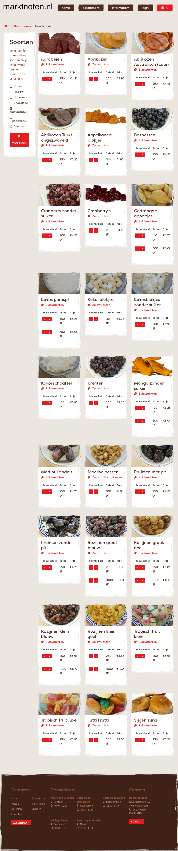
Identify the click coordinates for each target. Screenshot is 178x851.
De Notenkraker (19, 26)
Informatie (119, 8)
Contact (136, 821)
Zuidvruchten (38, 798)
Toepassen (19, 139)
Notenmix (16, 809)
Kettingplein (87, 805)
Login (145, 8)
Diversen (36, 809)
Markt (83, 824)
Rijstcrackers (38, 803)
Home (66, 8)
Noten (14, 798)
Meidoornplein (114, 801)
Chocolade (17, 814)
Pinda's (15, 803)
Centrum (58, 801)
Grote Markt (60, 824)
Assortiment (91, 8)
